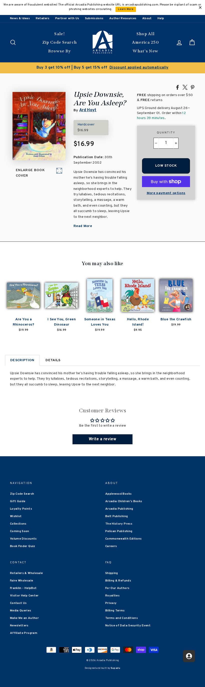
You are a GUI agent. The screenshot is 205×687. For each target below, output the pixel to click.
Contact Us (18, 603)
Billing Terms (115, 611)
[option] (102, 68)
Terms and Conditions (121, 618)
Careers (111, 546)
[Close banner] (200, 7)
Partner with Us (67, 18)
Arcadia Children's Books (123, 501)
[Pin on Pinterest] (192, 87)
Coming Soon (19, 531)
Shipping (111, 573)
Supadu (115, 668)
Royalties (112, 596)
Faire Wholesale (21, 581)
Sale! (59, 33)
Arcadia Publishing (119, 509)
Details (53, 360)
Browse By (59, 51)
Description (22, 360)
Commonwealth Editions (123, 539)
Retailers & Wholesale (26, 573)
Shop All (145, 33)
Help (161, 18)
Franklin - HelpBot (23, 588)
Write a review (102, 439)
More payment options (166, 193)
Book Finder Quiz (22, 546)
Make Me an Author (24, 618)
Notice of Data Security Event (127, 626)
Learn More (126, 9)
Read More (83, 226)
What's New (145, 51)
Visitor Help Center (24, 596)
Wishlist (16, 516)
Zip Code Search (59, 42)
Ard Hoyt (87, 110)
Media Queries (20, 611)
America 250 (145, 42)
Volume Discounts (23, 539)
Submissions (94, 18)
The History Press (118, 524)
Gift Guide (18, 501)
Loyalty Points (21, 509)
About (147, 18)
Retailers (43, 18)
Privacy (110, 603)
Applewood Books (118, 494)
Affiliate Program (23, 633)
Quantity (166, 132)
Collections (18, 524)
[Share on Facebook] (177, 87)
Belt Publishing (116, 516)
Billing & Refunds (118, 581)
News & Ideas (20, 18)
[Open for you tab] (189, 656)
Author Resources (122, 18)
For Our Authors (117, 588)
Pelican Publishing (118, 531)
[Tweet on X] (185, 87)
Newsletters (19, 626)
